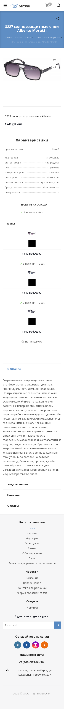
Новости (32, 572)
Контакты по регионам (32, 588)
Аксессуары (32, 543)
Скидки (32, 601)
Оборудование (32, 553)
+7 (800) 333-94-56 (31, 662)
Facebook (26, 644)
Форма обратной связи (32, 593)
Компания (32, 578)
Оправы (32, 533)
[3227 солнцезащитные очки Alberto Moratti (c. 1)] (32, 79)
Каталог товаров (32, 522)
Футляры (32, 538)
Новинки (32, 607)
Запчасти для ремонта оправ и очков (32, 563)
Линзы (32, 548)
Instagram (35, 644)
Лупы (32, 558)
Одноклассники (44, 644)
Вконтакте (17, 644)
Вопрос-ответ (32, 583)
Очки (32, 528)
